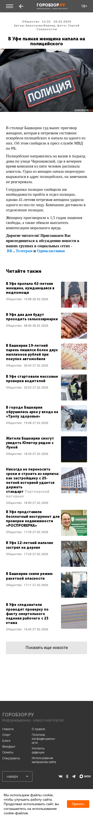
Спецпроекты (11, 758)
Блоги (6, 741)
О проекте (38, 729)
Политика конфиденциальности (43, 738)
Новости (8, 729)
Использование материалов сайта (44, 760)
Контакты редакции (38, 750)
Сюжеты (7, 752)
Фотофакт (8, 746)
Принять (78, 804)
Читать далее (46, 295)
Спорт (6, 735)
